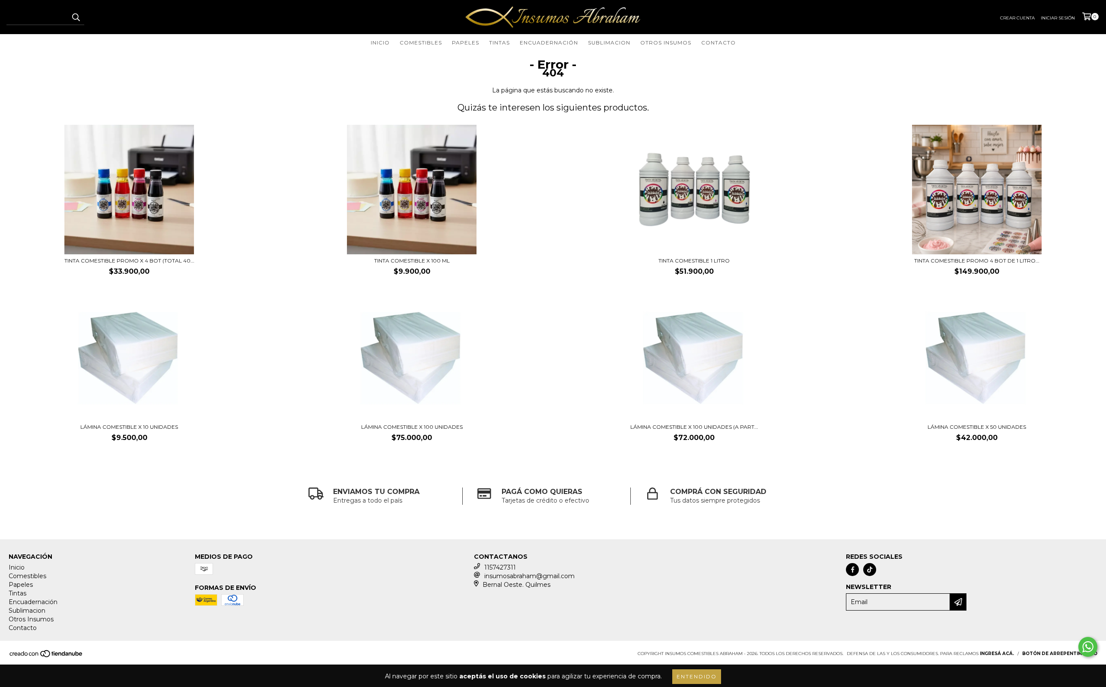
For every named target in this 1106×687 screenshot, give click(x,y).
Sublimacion (609, 42)
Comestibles (421, 42)
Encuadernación (549, 42)
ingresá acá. (997, 653)
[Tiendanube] (46, 656)
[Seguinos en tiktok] (869, 569)
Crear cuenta (1017, 18)
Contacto (718, 42)
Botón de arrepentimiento (1059, 653)
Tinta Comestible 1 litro (694, 260)
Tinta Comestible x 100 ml (412, 260)
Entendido (697, 676)
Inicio (380, 42)
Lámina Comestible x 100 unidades (412, 427)
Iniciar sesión (1058, 18)
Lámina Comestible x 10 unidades (129, 427)
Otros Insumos (665, 42)
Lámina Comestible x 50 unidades (977, 427)
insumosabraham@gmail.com (529, 576)
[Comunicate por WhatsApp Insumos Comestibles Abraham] (1087, 647)
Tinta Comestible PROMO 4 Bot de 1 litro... (976, 260)
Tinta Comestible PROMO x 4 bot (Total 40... (129, 260)
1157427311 (500, 567)
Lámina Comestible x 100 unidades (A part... (694, 427)
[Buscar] (75, 17)
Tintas (499, 42)
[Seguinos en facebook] (852, 569)
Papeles (465, 42)
